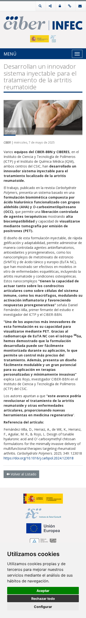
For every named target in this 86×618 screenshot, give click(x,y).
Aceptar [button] (43, 591)
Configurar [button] (43, 607)
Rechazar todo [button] (43, 598)
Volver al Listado (23, 474)
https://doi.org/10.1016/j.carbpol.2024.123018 (39, 458)
